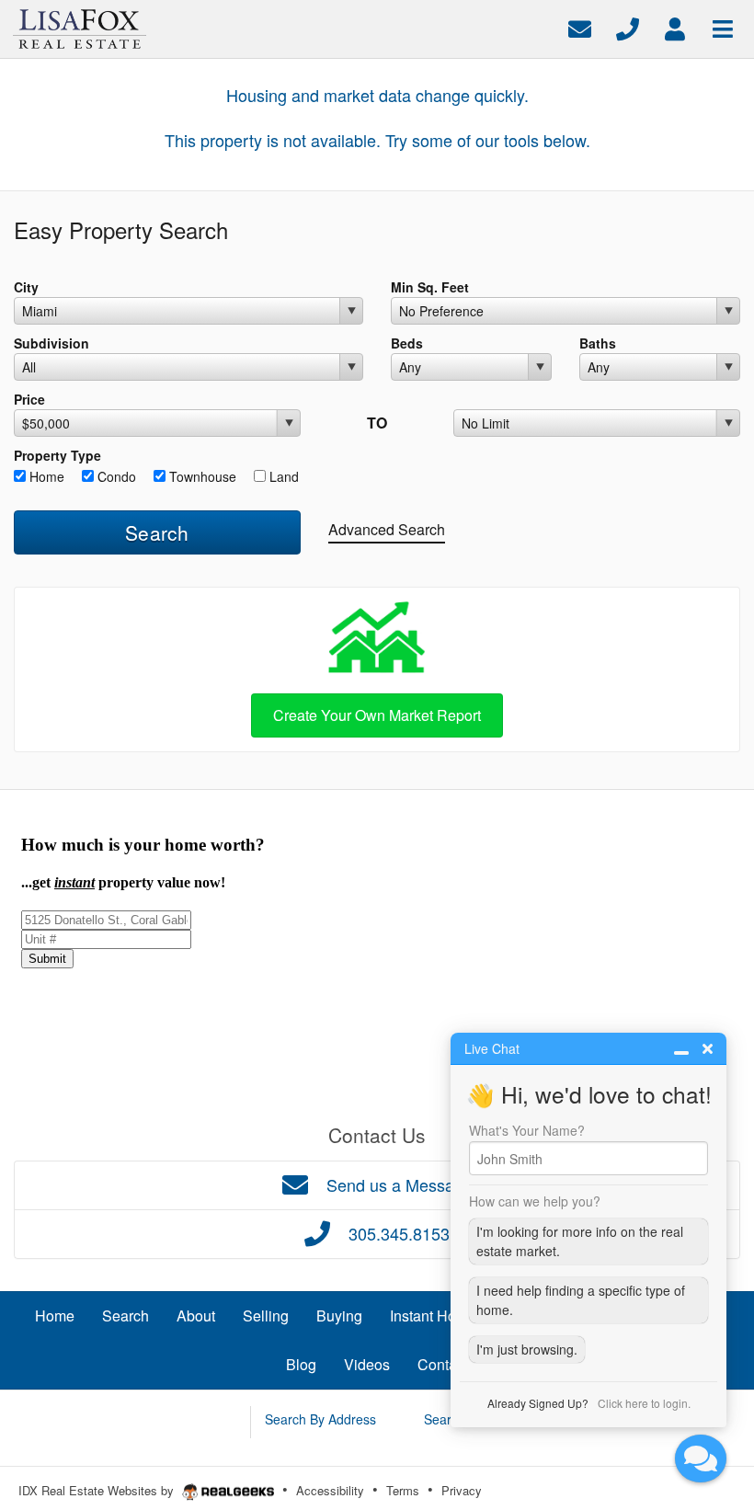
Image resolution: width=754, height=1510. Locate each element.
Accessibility (330, 1490)
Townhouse (201, 476)
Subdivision (51, 343)
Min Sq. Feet (430, 287)
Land (282, 476)
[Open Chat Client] (700, 1458)
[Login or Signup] (675, 27)
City (26, 287)
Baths (597, 343)
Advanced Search (386, 529)
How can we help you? (534, 1201)
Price (29, 399)
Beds (407, 343)
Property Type (57, 455)
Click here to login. (644, 1403)
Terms (402, 1490)
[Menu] (723, 27)
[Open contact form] (579, 27)
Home (45, 476)
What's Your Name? (527, 1130)
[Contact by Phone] (627, 27)
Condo (115, 476)
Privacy (461, 1490)
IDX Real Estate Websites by (97, 1490)
